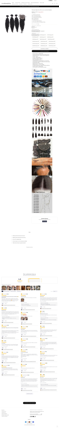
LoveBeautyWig (6, 3)
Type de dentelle (35, 29)
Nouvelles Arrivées (17, 2)
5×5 (35, 27)
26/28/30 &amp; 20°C (36, 45)
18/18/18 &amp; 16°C (35, 39)
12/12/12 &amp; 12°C (35, 34)
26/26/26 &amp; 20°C (52, 43)
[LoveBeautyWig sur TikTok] (35, 416)
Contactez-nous (4, 412)
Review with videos (13, 291)
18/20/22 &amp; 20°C (43, 39)
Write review (44, 221)
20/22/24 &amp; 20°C (36, 41)
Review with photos (6, 291)
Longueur (34, 33)
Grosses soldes (42, 2)
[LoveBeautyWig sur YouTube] (33, 416)
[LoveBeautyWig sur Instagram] (30, 416)
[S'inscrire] (41, 414)
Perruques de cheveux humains (25, 2)
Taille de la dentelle (36, 25)
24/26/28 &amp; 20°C (44, 43)
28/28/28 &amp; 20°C (44, 45)
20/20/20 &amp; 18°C (51, 39)
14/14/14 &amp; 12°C (50, 34)
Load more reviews (29, 393)
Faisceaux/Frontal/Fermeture (35, 2)
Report (6, 303)
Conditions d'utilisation (4, 416)
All (2, 291)
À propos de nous (4, 411)
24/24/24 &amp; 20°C (36, 43)
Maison (13, 2)
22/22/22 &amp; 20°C (44, 41)
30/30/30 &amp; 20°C (52, 45)
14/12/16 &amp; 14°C (43, 34)
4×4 (33, 27)
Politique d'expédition (4, 413)
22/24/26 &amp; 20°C (52, 41)
